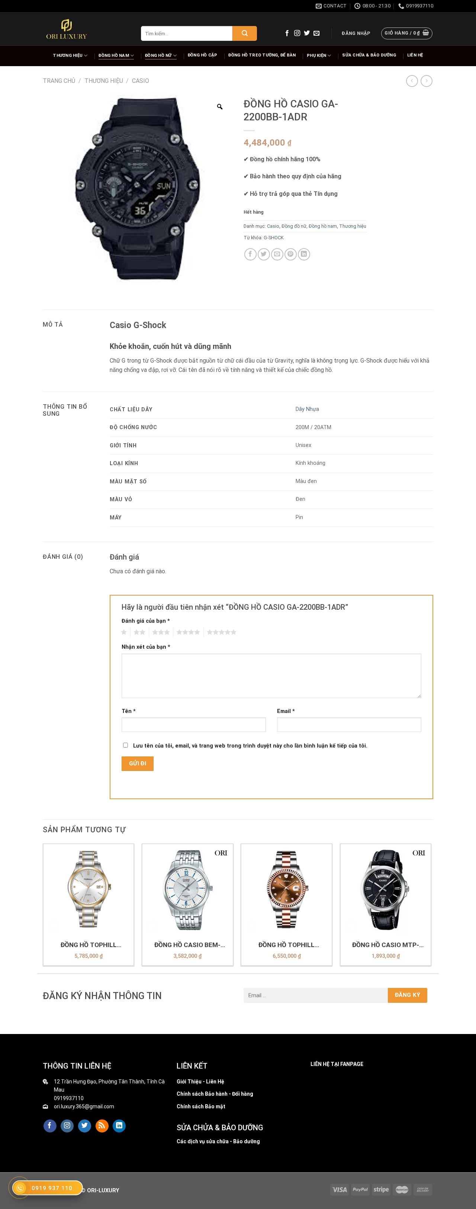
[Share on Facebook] (250, 254)
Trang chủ (59, 80)
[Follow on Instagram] (297, 33)
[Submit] (244, 33)
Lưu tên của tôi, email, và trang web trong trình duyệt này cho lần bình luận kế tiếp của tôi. (250, 746)
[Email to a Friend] (277, 254)
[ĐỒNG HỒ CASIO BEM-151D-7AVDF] (187, 889)
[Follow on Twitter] (307, 33)
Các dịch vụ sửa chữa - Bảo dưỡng (218, 1141)
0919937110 (69, 1098)
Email (286, 711)
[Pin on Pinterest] (290, 254)
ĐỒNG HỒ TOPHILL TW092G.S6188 (89, 945)
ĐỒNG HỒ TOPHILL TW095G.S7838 (286, 945)
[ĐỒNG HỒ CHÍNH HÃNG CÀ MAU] (66, 29)
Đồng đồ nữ (294, 226)
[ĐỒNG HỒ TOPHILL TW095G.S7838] (286, 889)
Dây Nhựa (307, 409)
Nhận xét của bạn (146, 647)
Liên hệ (415, 55)
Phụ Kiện (316, 55)
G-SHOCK (274, 237)
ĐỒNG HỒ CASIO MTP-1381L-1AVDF (385, 945)
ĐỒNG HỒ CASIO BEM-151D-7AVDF (187, 945)
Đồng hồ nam (114, 55)
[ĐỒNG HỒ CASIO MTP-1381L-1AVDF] (386, 889)
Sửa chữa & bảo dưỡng (369, 55)
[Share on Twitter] (264, 254)
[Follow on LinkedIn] (119, 1126)
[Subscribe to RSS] (102, 1126)
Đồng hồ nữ (158, 55)
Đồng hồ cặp (202, 55)
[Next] (431, 907)
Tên (129, 711)
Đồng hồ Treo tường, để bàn (262, 55)
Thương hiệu (67, 55)
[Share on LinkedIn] (304, 254)
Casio (140, 80)
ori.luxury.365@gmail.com (84, 1106)
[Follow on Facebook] (287, 33)
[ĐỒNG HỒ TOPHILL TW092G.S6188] (89, 889)
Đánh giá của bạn (146, 621)
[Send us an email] (316, 33)
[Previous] (43, 907)
